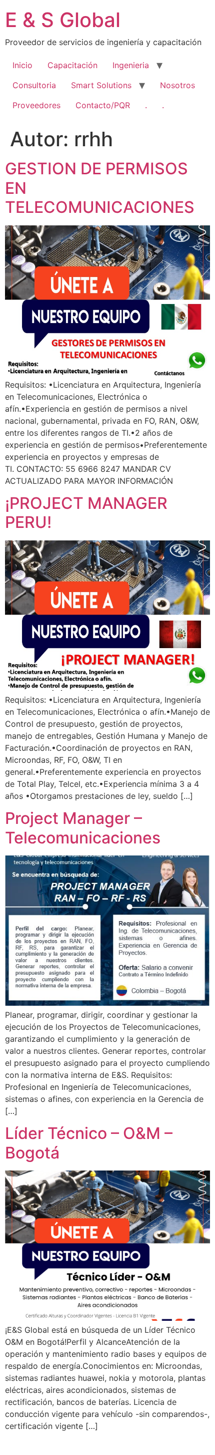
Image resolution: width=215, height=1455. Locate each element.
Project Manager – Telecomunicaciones (82, 827)
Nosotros (177, 85)
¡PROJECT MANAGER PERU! (86, 512)
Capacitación (73, 65)
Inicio (22, 65)
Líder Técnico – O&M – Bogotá (88, 1142)
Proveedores (36, 105)
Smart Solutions (101, 85)
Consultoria (34, 85)
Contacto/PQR (103, 105)
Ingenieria (130, 65)
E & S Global (62, 20)
